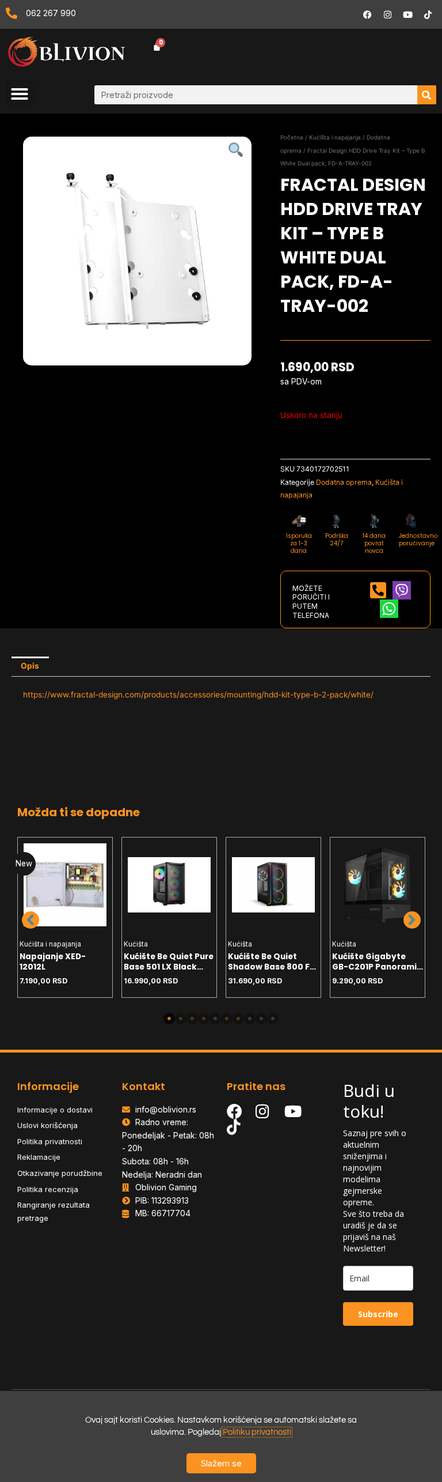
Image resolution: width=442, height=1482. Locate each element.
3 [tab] (192, 1018)
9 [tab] (261, 1018)
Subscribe (378, 1313)
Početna (291, 137)
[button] (19, 94)
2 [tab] (180, 1018)
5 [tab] (215, 1018)
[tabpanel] (65, 917)
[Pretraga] (426, 94)
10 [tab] (273, 1018)
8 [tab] (250, 1018)
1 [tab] (169, 1018)
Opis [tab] (30, 665)
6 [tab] (227, 1018)
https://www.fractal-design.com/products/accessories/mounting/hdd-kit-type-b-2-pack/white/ (198, 694)
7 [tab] (238, 1018)
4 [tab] (203, 1018)
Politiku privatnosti (257, 1432)
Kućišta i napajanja (335, 137)
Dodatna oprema (344, 482)
